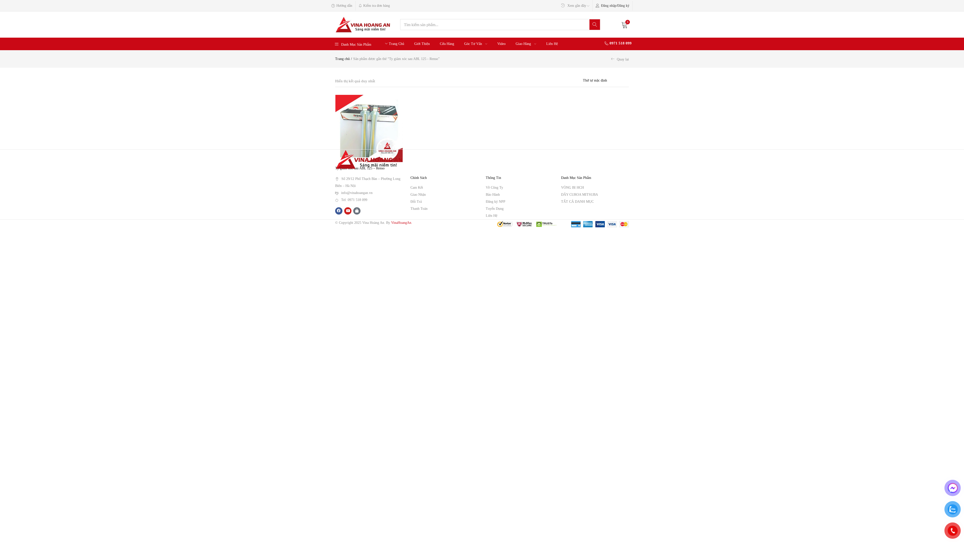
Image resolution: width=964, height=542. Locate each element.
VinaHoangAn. (401, 223)
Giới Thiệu (422, 44)
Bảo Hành (493, 194)
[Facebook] (338, 211)
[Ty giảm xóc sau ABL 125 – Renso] (369, 128)
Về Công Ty (494, 187)
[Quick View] (399, 109)
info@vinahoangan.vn (357, 193)
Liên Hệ (552, 44)
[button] (624, 24)
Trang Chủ (396, 44)
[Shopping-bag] (356, 211)
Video (501, 44)
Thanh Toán (419, 209)
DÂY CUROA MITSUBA (579, 194)
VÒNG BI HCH (572, 187)
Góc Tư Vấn (473, 44)
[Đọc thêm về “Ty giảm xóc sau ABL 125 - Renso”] (399, 101)
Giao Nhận (418, 194)
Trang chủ (342, 59)
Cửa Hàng (447, 44)
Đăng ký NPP (495, 202)
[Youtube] (347, 211)
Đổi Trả (416, 202)
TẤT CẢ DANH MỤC (577, 202)
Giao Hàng (524, 44)
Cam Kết (416, 187)
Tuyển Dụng (495, 209)
